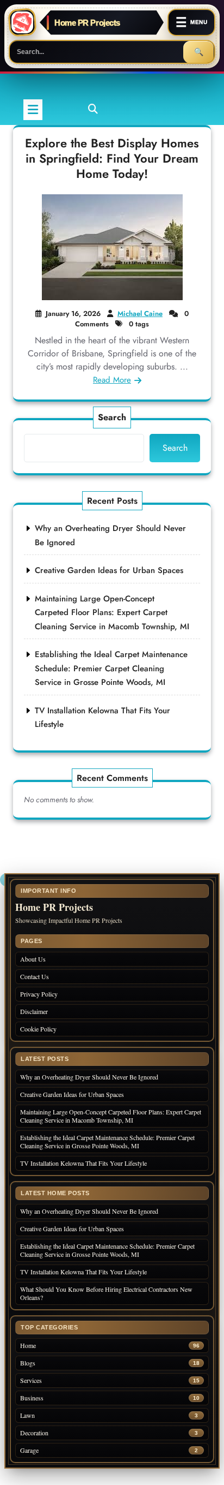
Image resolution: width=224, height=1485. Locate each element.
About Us (33, 959)
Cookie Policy (38, 1028)
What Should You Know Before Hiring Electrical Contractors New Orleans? (106, 1293)
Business (31, 1398)
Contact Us (34, 976)
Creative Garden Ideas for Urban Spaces (109, 570)
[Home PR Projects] (22, 22)
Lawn (27, 1415)
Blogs (27, 1363)
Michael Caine (140, 313)
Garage (29, 1450)
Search (112, 417)
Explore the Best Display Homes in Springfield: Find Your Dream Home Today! (112, 158)
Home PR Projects (87, 23)
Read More (112, 380)
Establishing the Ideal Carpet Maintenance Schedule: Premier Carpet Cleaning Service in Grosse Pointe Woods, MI (111, 668)
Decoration (34, 1433)
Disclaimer (34, 1011)
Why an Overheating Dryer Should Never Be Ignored (89, 1076)
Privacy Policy (39, 993)
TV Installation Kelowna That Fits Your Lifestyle (83, 1163)
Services (31, 1380)
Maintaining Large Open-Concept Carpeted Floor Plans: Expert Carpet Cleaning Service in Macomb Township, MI (112, 613)
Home (28, 1345)
